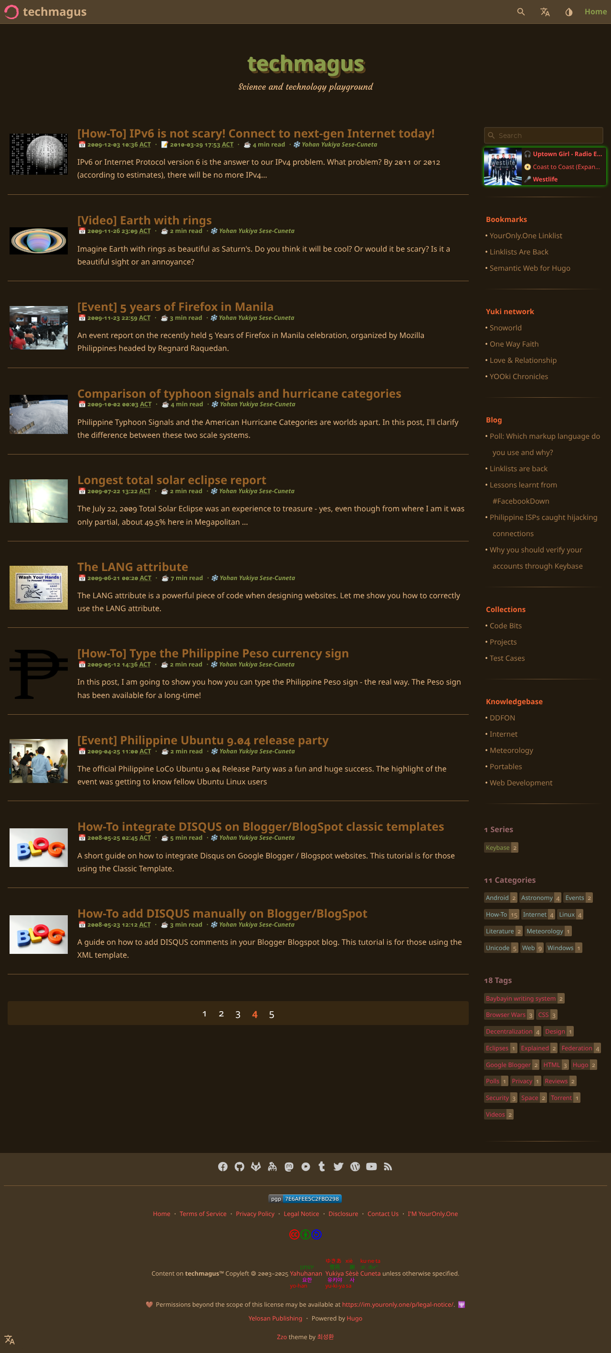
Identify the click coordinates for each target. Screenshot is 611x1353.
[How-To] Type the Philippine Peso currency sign (213, 653)
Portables (506, 767)
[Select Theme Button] (569, 11)
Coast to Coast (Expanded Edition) (568, 166)
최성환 (325, 1336)
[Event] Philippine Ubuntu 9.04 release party (203, 740)
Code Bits (506, 626)
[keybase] (272, 1167)
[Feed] (388, 1167)
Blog (494, 420)
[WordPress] (355, 1167)
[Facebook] (223, 1167)
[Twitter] (339, 1167)
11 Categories (510, 880)
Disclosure (343, 1213)
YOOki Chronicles (519, 376)
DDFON (502, 718)
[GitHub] (239, 1167)
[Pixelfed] (306, 1167)
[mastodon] (289, 1167)
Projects (503, 642)
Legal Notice (301, 1213)
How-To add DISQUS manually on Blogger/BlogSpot (222, 913)
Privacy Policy (255, 1213)
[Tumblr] (322, 1167)
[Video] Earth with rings (144, 220)
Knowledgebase (514, 702)
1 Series (498, 829)
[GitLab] (256, 1167)
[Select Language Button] (545, 11)
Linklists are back (519, 469)
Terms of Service (202, 1213)
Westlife (545, 179)
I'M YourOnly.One (433, 1213)
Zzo (282, 1336)
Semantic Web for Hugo (530, 268)
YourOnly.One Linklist (526, 236)
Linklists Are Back (519, 252)
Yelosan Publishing (276, 1318)
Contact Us (383, 1213)
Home (596, 11)
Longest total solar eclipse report (171, 480)
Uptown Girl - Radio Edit (568, 153)
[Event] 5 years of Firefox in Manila (175, 307)
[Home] (11, 11)
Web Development (521, 783)
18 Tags (498, 980)
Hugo (354, 1318)
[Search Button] (521, 11)
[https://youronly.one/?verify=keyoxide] (305, 1198)
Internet (503, 734)
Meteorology (511, 750)
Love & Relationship (523, 360)
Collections (506, 609)
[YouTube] (372, 1167)
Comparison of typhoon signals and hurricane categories (239, 394)
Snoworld (506, 328)
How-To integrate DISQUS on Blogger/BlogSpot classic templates (260, 827)
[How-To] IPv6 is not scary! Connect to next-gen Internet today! (256, 133)
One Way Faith (514, 344)
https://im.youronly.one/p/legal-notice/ (397, 1304)
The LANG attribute (132, 567)
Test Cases (507, 658)
